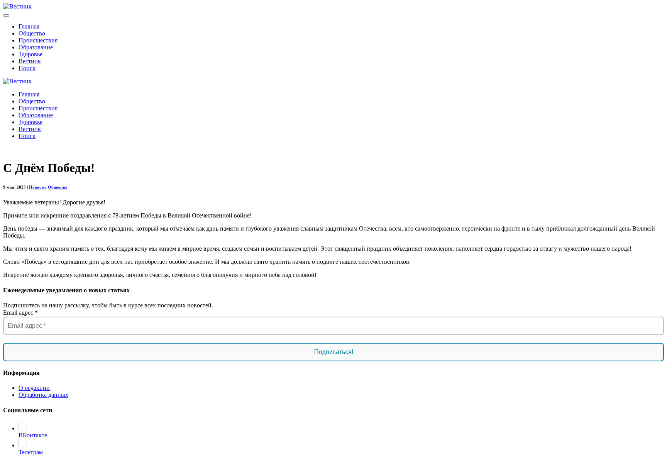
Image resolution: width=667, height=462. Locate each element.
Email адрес (20, 312)
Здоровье (30, 54)
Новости (37, 187)
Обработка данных (43, 394)
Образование (36, 47)
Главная (29, 26)
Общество (32, 33)
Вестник (30, 61)
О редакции (34, 387)
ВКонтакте (33, 435)
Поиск (27, 68)
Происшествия (38, 40)
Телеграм (31, 452)
